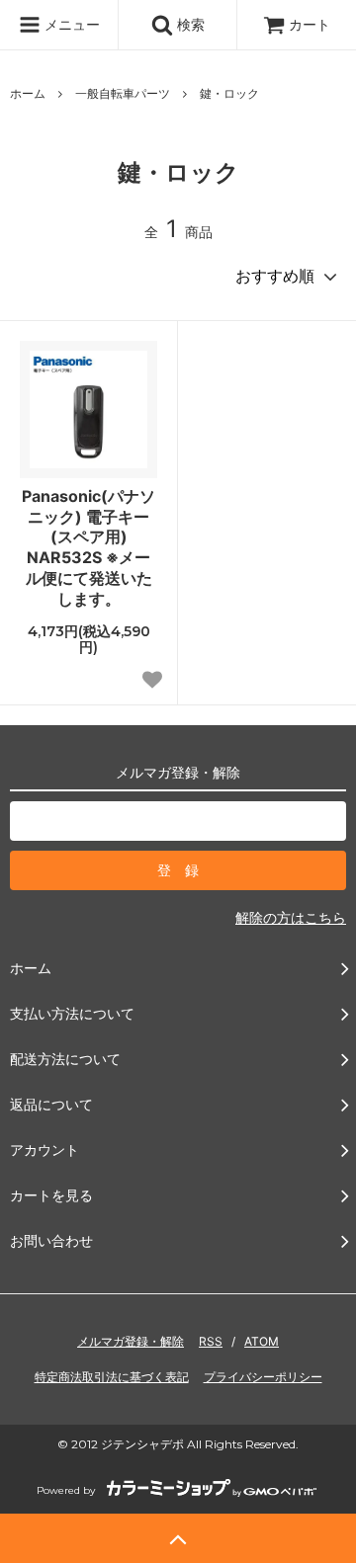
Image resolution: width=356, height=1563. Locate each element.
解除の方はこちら (290, 917)
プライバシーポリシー (263, 1376)
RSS (210, 1341)
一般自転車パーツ (122, 93)
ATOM (261, 1341)
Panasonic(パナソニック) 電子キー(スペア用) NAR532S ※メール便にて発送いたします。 (88, 547)
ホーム (27, 93)
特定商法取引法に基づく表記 (112, 1376)
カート (309, 24)
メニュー (70, 24)
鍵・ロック (229, 93)
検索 (189, 24)
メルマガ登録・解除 (130, 1341)
